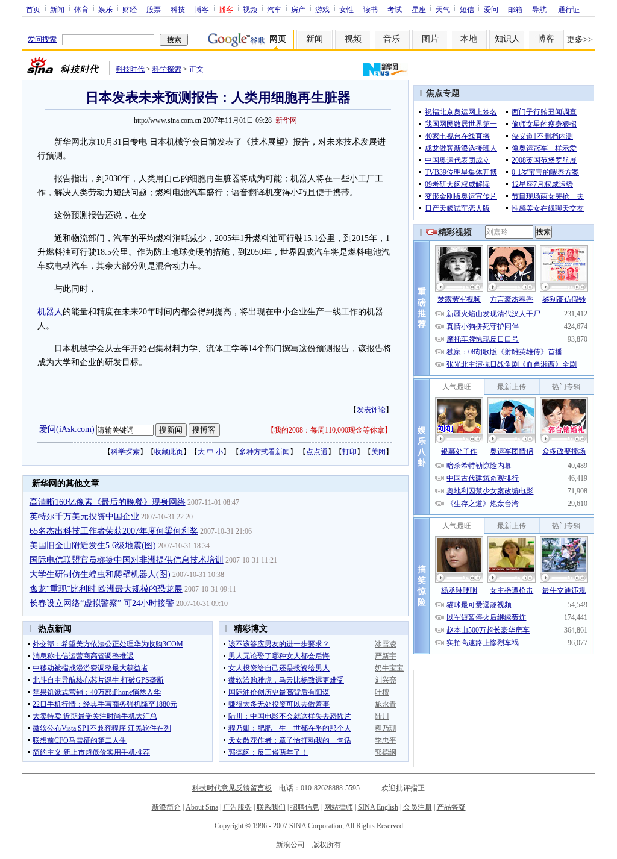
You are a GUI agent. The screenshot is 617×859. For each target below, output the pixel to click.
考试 (394, 9)
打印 (349, 452)
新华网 (286, 120)
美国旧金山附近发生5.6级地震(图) (93, 545)
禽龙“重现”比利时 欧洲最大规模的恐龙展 (106, 588)
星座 (419, 9)
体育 (81, 9)
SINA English (378, 807)
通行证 (569, 9)
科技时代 (130, 69)
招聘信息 (304, 807)
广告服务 (237, 807)
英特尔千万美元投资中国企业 (84, 516)
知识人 (507, 38)
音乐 (391, 38)
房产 (298, 9)
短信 (467, 9)
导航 (539, 9)
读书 (370, 9)
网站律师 (338, 807)
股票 (153, 9)
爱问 (491, 9)
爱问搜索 (42, 39)
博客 (202, 9)
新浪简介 (166, 807)
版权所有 (326, 844)
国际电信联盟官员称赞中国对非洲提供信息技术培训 (127, 559)
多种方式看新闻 (264, 452)
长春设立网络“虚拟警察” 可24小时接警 (102, 603)
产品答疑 (451, 807)
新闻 (57, 9)
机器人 (50, 311)
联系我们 (271, 807)
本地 (468, 38)
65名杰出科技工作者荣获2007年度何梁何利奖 (114, 531)
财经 (129, 9)
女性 (346, 9)
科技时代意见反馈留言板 (232, 788)
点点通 (317, 452)
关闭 (378, 452)
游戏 (322, 9)
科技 (178, 9)
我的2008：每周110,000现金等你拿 (329, 430)
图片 (430, 38)
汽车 (274, 9)
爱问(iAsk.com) (67, 429)
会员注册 (417, 807)
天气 (443, 9)
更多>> (579, 39)
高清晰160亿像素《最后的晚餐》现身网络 (108, 502)
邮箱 (515, 9)
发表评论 (371, 409)
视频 (250, 9)
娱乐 (105, 9)
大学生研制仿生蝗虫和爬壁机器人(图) (100, 574)
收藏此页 (168, 452)
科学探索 (166, 69)
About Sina (202, 807)
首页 (33, 9)
